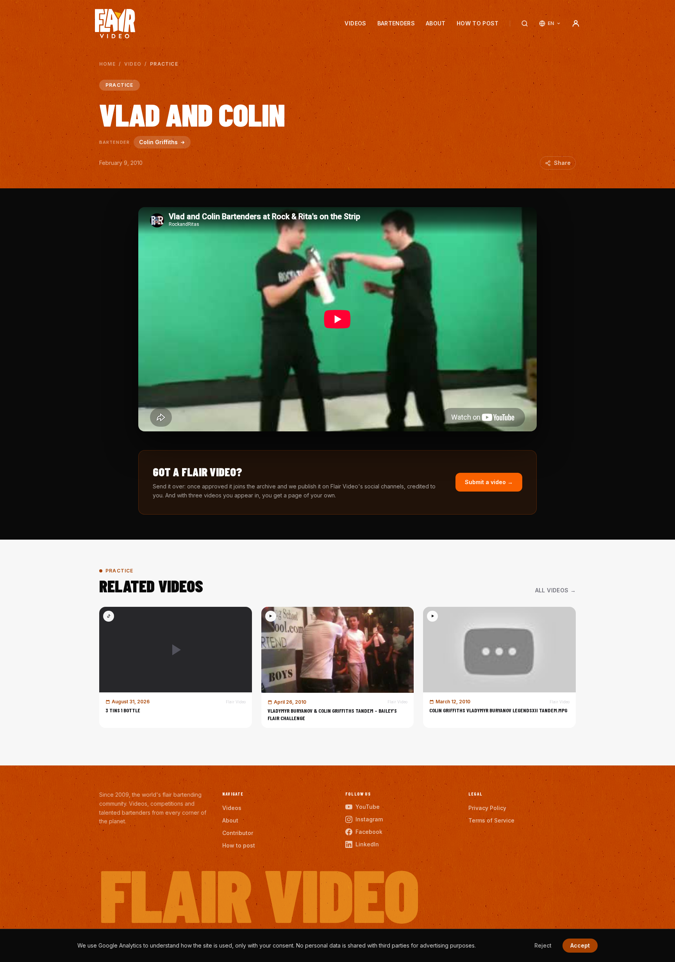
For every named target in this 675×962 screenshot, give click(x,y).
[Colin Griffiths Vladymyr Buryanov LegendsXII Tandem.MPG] (499, 667)
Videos (355, 23)
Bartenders (396, 23)
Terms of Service (491, 820)
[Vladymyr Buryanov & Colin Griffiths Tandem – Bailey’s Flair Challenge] (337, 667)
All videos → (555, 590)
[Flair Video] (115, 23)
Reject (543, 945)
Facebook (368, 831)
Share (562, 162)
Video (132, 64)
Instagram (369, 819)
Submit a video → (489, 482)
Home (107, 64)
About (436, 23)
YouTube (367, 806)
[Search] (524, 23)
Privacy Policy (487, 808)
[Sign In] (575, 23)
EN (551, 23)
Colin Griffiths (158, 142)
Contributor (237, 833)
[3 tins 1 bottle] (175, 667)
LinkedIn (367, 844)
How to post (478, 23)
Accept (580, 945)
